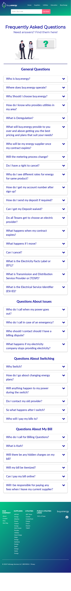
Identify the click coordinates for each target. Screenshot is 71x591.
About (4, 516)
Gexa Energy (18, 535)
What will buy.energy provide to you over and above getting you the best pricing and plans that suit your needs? (29, 131)
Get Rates (46, 11)
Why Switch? (14, 366)
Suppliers (37, 5)
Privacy (33, 564)
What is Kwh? (14, 446)
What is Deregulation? (19, 118)
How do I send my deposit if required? (29, 200)
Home (29, 5)
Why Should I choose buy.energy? (26, 96)
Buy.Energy (63, 5)
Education (54, 5)
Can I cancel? (14, 252)
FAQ (4, 521)
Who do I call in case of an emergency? (30, 322)
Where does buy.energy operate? (26, 87)
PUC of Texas (41, 516)
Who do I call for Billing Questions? (27, 437)
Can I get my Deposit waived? (24, 209)
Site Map (5, 523)
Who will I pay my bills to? (22, 419)
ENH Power (17, 528)
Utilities (45, 5)
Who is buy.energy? (18, 78)
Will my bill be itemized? (21, 467)
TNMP (28, 528)
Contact (5, 518)
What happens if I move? (21, 243)
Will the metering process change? (27, 157)
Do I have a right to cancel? (22, 165)
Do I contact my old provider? (24, 401)
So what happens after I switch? (25, 410)
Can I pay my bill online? (20, 476)
